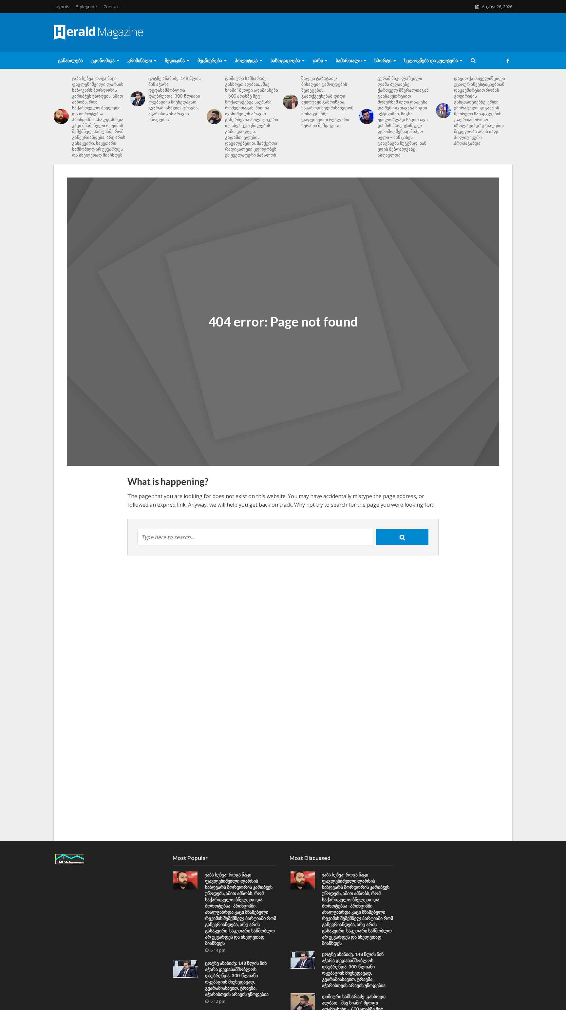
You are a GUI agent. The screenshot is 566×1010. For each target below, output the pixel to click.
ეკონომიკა (103, 60)
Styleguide (86, 6)
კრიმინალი (139, 60)
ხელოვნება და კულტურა (431, 60)
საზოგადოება (285, 60)
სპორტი (382, 60)
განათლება (70, 60)
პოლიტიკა (246, 60)
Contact (111, 6)
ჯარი (318, 60)
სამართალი (349, 60)
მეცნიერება (210, 60)
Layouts (61, 6)
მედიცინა (175, 60)
